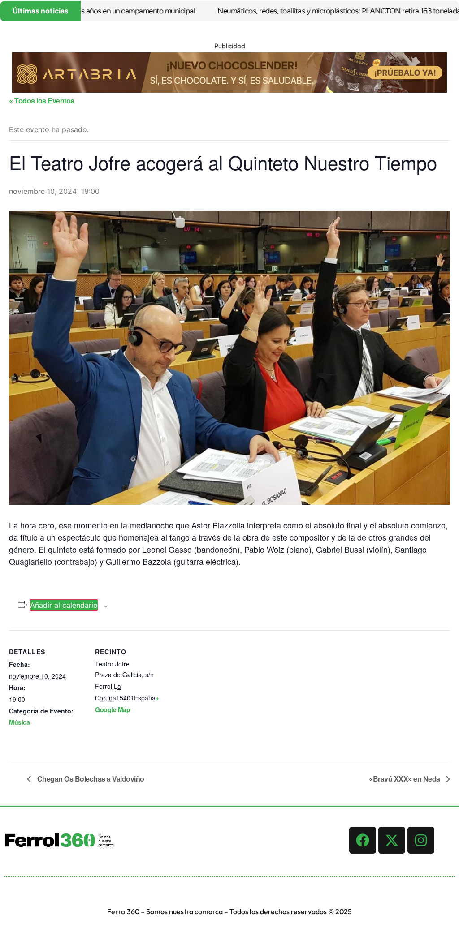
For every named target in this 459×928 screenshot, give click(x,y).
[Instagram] (420, 840)
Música (19, 721)
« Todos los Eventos (41, 100)
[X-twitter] (391, 840)
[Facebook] (362, 840)
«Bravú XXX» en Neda (405, 778)
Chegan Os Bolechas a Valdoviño (89, 778)
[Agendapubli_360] (229, 90)
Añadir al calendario (64, 605)
